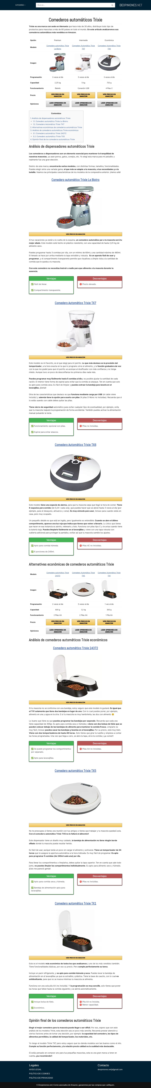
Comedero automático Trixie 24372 (49, 133)
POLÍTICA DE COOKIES (39, 1074)
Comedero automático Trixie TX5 (49, 136)
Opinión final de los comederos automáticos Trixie (52, 139)
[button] (24, 5)
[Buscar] (112, 5)
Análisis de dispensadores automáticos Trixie (50, 118)
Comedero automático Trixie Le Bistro (50, 121)
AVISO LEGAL (35, 1069)
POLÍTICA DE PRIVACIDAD (41, 1078)
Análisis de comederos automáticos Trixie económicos (54, 130)
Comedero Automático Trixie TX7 (48, 124)
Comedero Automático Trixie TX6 (75, 445)
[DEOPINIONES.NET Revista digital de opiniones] (131, 5)
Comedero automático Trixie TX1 (75, 903)
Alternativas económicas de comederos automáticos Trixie (56, 127)
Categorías (19, 5)
